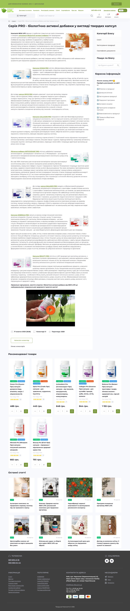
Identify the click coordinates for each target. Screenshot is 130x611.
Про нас (74, 10)
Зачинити (116, 4)
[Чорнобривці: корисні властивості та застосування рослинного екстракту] (79, 487)
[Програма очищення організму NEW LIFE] (108, 487)
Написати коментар (21, 340)
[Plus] (21, 411)
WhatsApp (111, 582)
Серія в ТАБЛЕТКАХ (43, 588)
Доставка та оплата (25, 10)
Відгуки (80, 10)
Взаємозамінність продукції (109, 114)
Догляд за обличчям (43, 590)
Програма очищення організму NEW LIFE (105, 505)
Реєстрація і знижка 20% (16, 585)
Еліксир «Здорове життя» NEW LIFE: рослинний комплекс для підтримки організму (49, 507)
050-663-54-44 (14, 563)
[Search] (92, 16)
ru (125, 10)
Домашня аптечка (105, 93)
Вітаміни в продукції (106, 89)
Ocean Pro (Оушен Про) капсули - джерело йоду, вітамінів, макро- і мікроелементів (17, 389)
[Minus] (12, 411)
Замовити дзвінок (110, 10)
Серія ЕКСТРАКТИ (43, 581)
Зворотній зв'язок (14, 592)
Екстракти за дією (105, 104)
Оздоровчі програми (107, 100)
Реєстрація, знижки (47, 10)
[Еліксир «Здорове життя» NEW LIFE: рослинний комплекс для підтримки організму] (50, 487)
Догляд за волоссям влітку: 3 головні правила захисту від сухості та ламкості (108, 543)
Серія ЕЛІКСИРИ (42, 583)
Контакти (36, 10)
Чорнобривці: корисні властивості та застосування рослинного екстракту (79, 506)
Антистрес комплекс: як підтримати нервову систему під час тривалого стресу (21, 506)
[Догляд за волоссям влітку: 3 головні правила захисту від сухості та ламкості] (108, 525)
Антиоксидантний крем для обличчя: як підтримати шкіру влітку (79, 543)
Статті (58, 10)
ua (121, 10)
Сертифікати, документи (106, 51)
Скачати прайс (13, 583)
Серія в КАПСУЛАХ (43, 585)
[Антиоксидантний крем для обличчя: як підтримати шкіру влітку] (79, 525)
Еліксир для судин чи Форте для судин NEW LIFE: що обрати (50, 543)
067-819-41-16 (13, 560)
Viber (109, 579)
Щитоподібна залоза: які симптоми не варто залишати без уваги (21, 543)
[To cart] (26, 411)
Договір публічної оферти (16, 590)
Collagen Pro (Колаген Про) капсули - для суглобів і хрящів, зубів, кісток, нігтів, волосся (87, 391)
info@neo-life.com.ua (74, 585)
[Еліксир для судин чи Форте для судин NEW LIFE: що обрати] (50, 525)
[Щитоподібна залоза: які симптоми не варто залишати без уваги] (21, 525)
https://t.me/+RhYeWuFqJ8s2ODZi (107, 561)
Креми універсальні (43, 579)
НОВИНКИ (40, 576)
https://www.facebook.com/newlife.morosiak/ (112, 561)
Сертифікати (65, 10)
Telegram (110, 576)
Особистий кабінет (14, 588)
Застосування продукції (106, 45)
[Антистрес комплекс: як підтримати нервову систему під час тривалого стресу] (21, 487)
